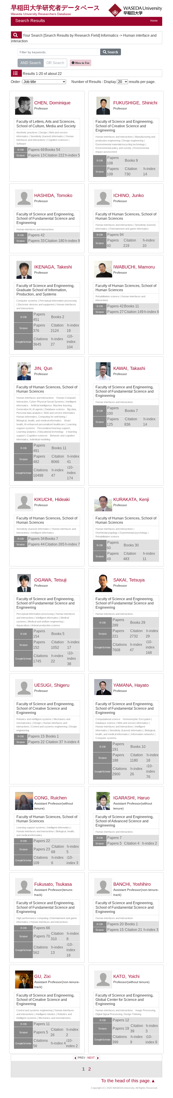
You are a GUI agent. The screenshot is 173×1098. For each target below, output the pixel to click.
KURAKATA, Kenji (131, 499)
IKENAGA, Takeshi (53, 266)
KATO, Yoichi (126, 976)
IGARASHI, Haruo (131, 797)
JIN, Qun (43, 368)
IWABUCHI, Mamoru (134, 266)
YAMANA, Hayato (131, 685)
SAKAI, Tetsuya (129, 579)
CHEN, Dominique (52, 102)
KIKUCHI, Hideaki (52, 499)
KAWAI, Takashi (129, 368)
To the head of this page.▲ (128, 1080)
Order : (17, 82)
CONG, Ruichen (50, 797)
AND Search (30, 63)
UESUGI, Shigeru (51, 685)
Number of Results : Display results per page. (113, 82)
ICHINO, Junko (128, 195)
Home (154, 20)
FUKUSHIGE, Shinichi (135, 102)
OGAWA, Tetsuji (50, 579)
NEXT (91, 1057)
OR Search (55, 63)
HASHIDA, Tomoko (53, 195)
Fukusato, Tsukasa (53, 884)
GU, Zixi (42, 976)
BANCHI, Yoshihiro (132, 884)
